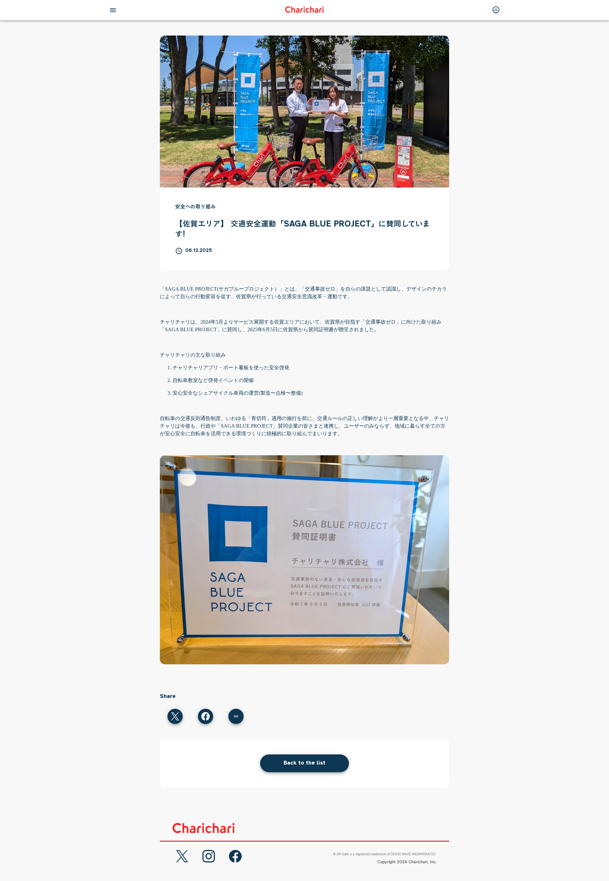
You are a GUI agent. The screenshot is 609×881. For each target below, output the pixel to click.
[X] (182, 856)
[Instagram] (208, 856)
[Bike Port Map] (496, 10)
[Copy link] (236, 716)
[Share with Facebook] (205, 716)
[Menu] (113, 10)
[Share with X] (175, 716)
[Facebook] (235, 856)
